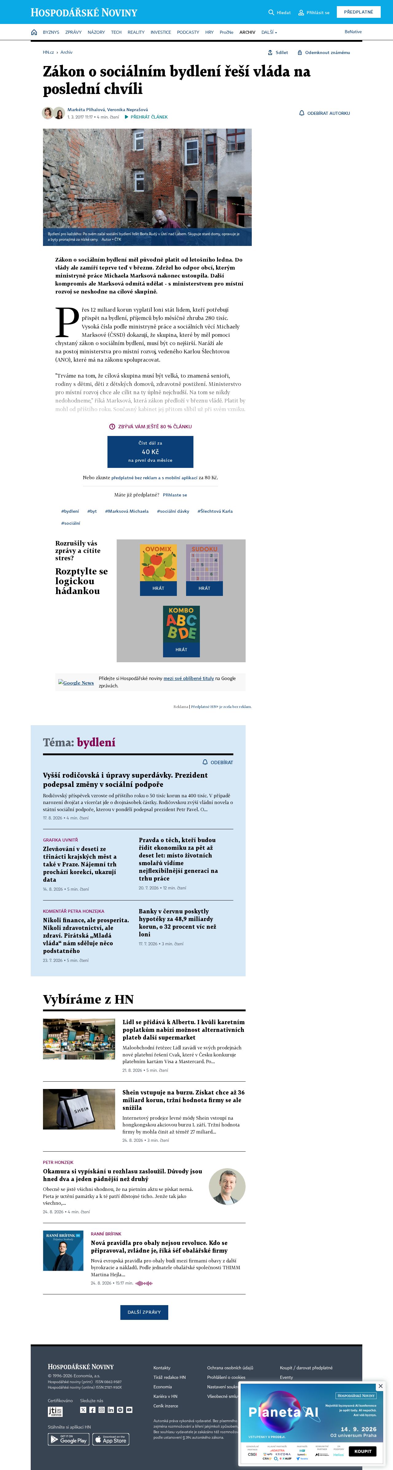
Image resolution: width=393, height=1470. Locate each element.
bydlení (96, 743)
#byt (92, 511)
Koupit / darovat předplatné (306, 1368)
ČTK (118, 240)
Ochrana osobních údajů (230, 1368)
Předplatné (358, 11)
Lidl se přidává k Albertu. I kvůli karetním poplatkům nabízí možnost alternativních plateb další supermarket (184, 1030)
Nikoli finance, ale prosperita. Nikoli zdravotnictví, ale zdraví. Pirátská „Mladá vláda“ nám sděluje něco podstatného (86, 936)
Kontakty (162, 1368)
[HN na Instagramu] (102, 1410)
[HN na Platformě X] (83, 1410)
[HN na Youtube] (129, 1410)
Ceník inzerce (166, 1406)
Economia (163, 1387)
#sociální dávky (173, 511)
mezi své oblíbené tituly (189, 678)
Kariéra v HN (165, 1396)
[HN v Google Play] (68, 1439)
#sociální (70, 523)
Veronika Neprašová (127, 109)
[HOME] (34, 32)
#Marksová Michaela (127, 511)
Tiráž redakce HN (170, 1377)
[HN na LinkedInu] (111, 1410)
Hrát (159, 588)
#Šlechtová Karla (215, 511)
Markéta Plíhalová (86, 109)
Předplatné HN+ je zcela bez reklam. (221, 706)
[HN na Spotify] (120, 1410)
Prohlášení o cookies (226, 1377)
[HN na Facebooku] (92, 1410)
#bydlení (70, 511)
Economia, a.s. (87, 1376)
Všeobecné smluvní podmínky (235, 1396)
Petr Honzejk (58, 1162)
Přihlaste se (175, 494)
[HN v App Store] (110, 1439)
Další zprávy (144, 1312)
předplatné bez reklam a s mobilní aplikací (154, 477)
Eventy (286, 1377)
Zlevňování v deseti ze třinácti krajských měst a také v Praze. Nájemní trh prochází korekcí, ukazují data (80, 865)
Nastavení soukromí (225, 1387)
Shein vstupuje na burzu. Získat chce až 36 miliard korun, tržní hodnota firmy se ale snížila (184, 1100)
